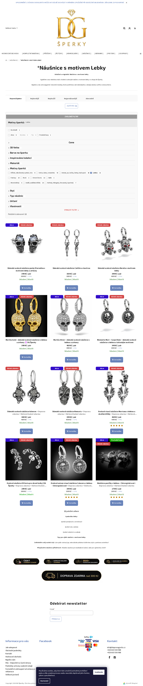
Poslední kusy (45, 135)
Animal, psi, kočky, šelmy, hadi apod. (75, 173)
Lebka (28, 122)
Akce (13, 135)
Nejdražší (51, 98)
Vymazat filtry (70, 210)
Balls (51, 178)
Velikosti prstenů (12, 674)
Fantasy (15, 178)
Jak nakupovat (11, 647)
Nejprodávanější (70, 98)
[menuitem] (10, 53)
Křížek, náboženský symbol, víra (23, 173)
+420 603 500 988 (114, 650)
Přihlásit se (56, 619)
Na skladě (15, 130)
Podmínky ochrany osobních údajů (19, 666)
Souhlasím (99, 672)
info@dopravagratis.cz (116, 647)
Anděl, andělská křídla (35, 183)
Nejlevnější (34, 98)
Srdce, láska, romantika (48, 173)
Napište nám (10, 660)
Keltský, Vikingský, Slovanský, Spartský (61, 183)
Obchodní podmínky (13, 650)
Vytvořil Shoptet (131, 683)
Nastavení (44, 681)
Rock (26, 178)
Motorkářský (16, 183)
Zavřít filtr (71, 106)
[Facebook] (109, 657)
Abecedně (90, 98)
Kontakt (9, 653)
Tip (33, 135)
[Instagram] (114, 657)
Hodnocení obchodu (13, 657)
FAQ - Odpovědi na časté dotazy (18, 663)
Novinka (24, 135)
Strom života (39, 178)
